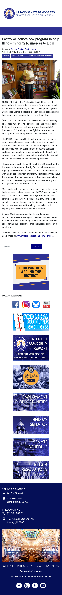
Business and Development (40, 56)
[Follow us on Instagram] (26, 304)
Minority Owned (19, 56)
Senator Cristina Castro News (23, 49)
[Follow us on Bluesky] (36, 304)
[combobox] (16, 246)
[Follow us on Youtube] (43, 584)
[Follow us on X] (36, 584)
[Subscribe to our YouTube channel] (46, 304)
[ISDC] (30, 13)
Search (36, 246)
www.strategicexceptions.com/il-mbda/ (34, 235)
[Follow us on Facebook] (16, 304)
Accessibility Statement (31, 571)
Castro (6, 56)
